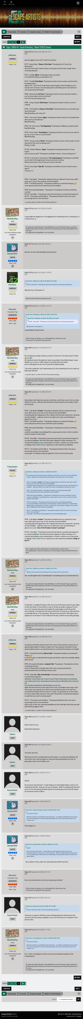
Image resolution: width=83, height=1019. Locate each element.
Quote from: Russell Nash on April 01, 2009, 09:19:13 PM (41, 844)
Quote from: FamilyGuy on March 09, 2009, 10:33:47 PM (41, 314)
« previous (6, 36)
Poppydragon (12, 467)
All (23, 42)
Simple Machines (76, 1014)
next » (78, 36)
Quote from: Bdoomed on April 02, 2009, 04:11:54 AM (41, 906)
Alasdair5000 (12, 254)
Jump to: (54, 999)
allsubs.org (38, 443)
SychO (79, 1016)
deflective (12, 55)
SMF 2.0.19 (61, 1014)
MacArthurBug (12, 219)
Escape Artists (6, 1014)
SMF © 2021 (68, 1014)
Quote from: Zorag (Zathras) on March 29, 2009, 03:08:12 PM (43, 938)
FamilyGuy (12, 285)
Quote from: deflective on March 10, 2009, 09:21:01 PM (41, 472)
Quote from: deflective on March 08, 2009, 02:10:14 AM (41, 281)
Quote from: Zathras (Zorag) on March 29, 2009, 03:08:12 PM (43, 810)
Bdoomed (12, 309)
